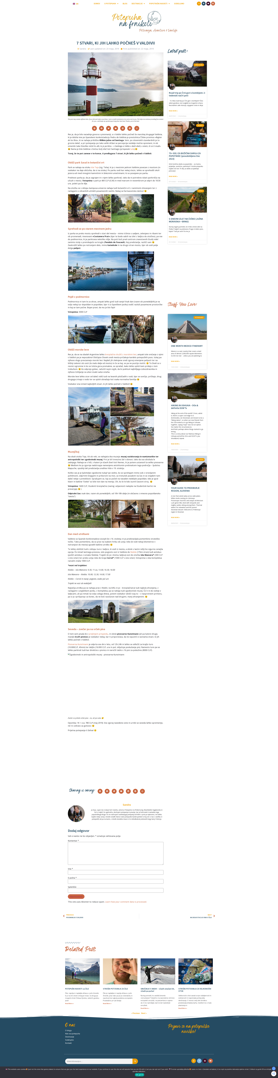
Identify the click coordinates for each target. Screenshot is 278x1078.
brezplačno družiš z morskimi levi (120, 354)
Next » (144, 1013)
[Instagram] (193, 1061)
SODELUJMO (179, 3)
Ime (70, 869)
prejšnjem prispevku (98, 634)
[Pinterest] (205, 1061)
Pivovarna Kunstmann (78, 644)
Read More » (173, 111)
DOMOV (97, 3)
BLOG (125, 3)
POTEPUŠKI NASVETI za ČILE (77, 988)
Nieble (133, 552)
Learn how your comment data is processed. (126, 901)
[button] (94, 128)
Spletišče (72, 887)
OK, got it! (139, 1075)
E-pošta (72, 878)
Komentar (73, 841)
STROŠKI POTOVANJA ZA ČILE (115, 988)
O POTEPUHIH (110, 3)
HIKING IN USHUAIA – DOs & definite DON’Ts (184, 407)
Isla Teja (95, 167)
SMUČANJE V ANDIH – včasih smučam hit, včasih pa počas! (158, 989)
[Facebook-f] (199, 1061)
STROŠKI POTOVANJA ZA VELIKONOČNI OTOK (194, 989)
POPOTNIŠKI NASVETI (158, 3)
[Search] (135, 1061)
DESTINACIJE (137, 3)
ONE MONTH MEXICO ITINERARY (187, 345)
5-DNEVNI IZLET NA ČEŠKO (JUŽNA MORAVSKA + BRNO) (186, 220)
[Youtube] (210, 1061)
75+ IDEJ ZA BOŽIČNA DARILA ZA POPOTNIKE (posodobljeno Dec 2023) (185, 156)
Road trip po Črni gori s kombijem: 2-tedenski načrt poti (187, 94)
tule (132, 149)
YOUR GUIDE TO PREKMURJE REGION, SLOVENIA (185, 489)
